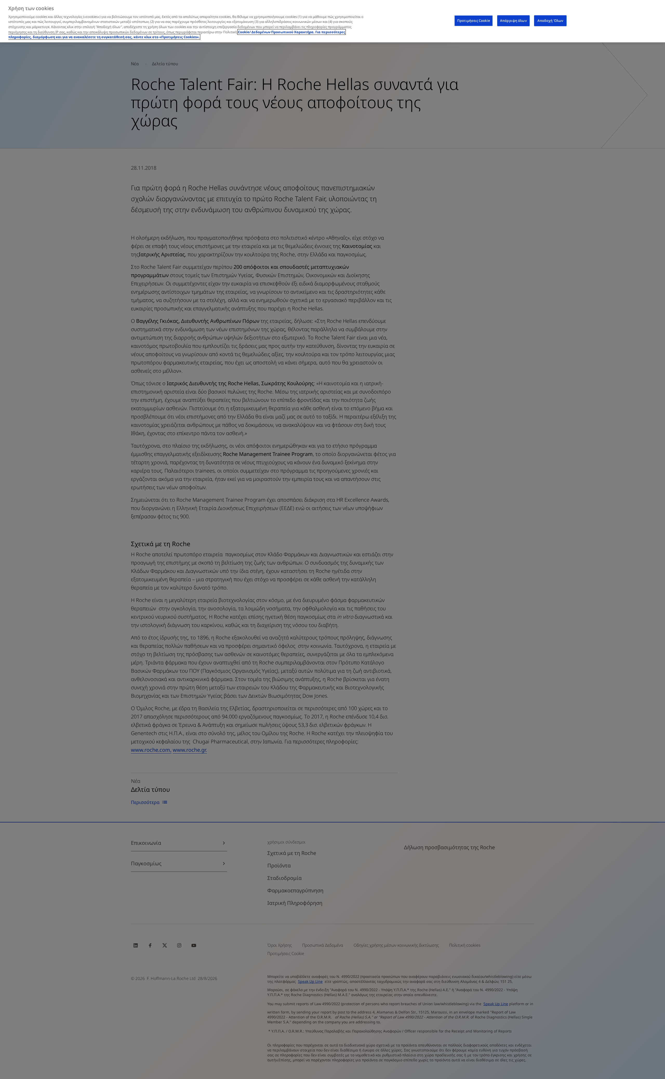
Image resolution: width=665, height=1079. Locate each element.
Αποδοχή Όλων (550, 20)
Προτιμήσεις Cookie (473, 20)
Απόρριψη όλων (513, 20)
